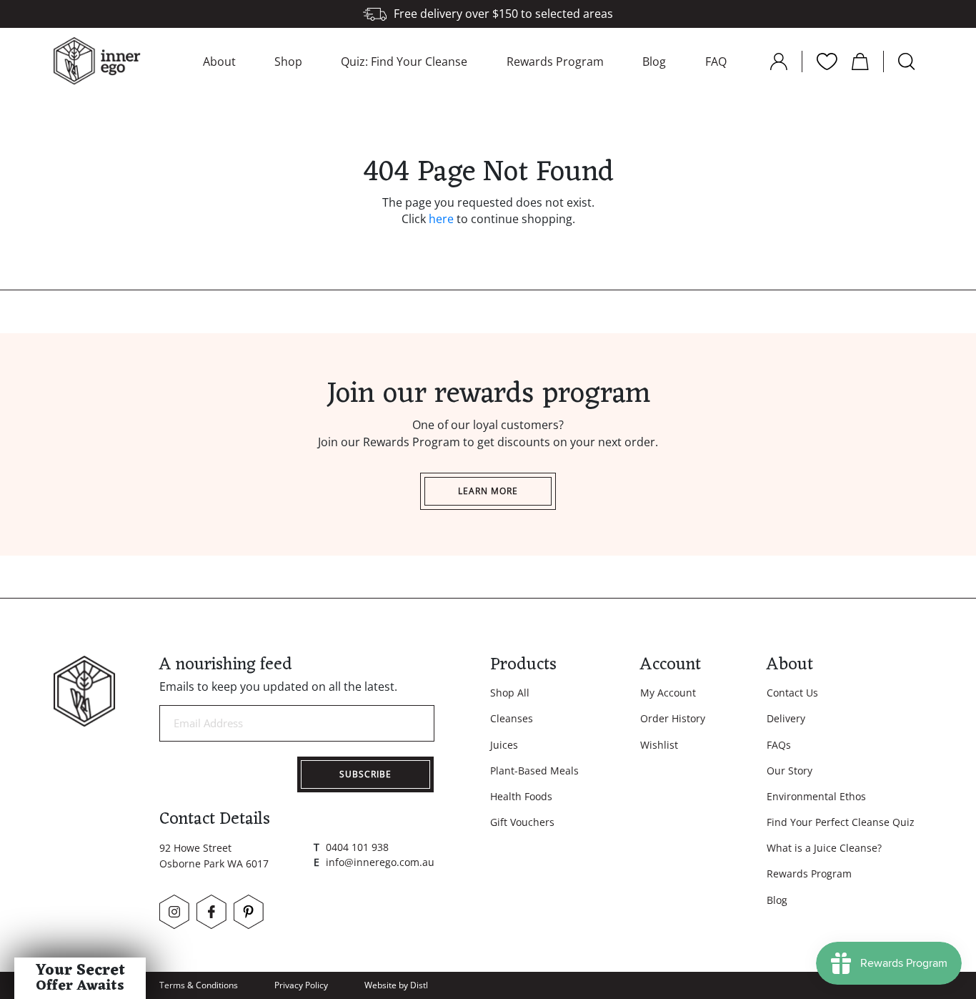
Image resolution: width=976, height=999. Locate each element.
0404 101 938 (357, 847)
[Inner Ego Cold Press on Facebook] (211, 912)
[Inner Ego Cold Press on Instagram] (174, 912)
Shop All (509, 692)
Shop (288, 61)
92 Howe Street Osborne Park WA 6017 (214, 855)
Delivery (786, 718)
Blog (654, 61)
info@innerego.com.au (380, 862)
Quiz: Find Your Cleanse (404, 61)
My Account (668, 692)
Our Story (789, 770)
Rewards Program (555, 61)
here (441, 219)
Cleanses (511, 718)
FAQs (779, 745)
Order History (672, 718)
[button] (80, 978)
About (219, 61)
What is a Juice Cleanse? (824, 848)
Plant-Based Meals (534, 770)
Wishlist (659, 745)
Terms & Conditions (198, 985)
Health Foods (521, 796)
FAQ (716, 61)
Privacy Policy (301, 985)
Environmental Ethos (816, 796)
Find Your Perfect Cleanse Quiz (841, 822)
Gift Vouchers (522, 822)
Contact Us (792, 692)
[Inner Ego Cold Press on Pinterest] (249, 912)
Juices (504, 745)
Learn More (488, 491)
